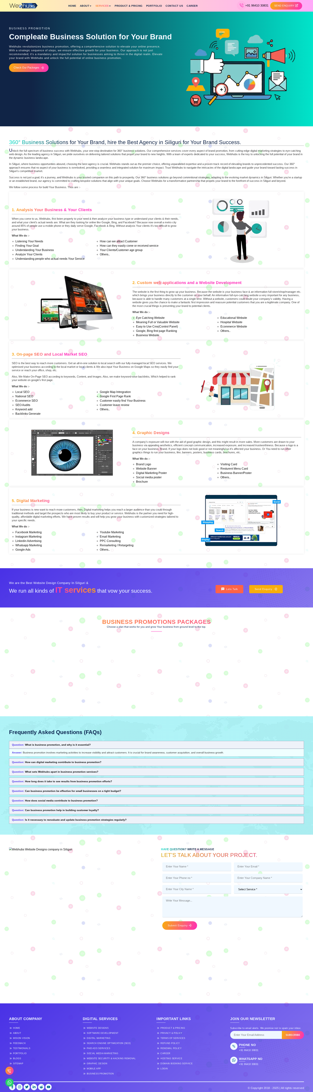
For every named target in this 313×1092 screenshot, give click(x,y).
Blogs (17, 1058)
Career (192, 6)
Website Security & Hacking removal (111, 1058)
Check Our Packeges (26, 67)
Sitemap (18, 1063)
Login (164, 1068)
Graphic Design (97, 1063)
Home (72, 6)
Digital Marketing (98, 1038)
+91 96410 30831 (256, 5)
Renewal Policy (171, 1048)
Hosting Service (171, 1058)
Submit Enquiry (178, 925)
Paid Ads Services (98, 1048)
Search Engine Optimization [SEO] (108, 1043)
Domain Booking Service (176, 1063)
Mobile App (94, 1068)
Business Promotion (100, 1073)
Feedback (19, 1043)
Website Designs (98, 1028)
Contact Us (174, 6)
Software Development (102, 1033)
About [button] (84, 6)
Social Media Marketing (102, 1053)
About (17, 1033)
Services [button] (102, 6)
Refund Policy (170, 1043)
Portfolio (154, 6)
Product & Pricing (129, 6)
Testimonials (21, 1048)
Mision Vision (21, 1038)
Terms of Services (172, 1038)
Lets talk (232, 589)
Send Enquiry (263, 589)
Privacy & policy (171, 1033)
